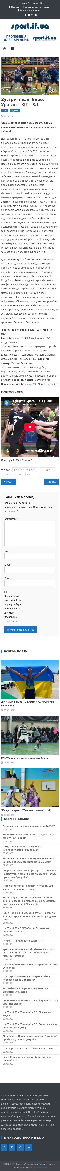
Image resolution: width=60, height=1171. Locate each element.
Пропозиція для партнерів (36, 6)
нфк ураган (47, 469)
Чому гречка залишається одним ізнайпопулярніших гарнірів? (22, 848)
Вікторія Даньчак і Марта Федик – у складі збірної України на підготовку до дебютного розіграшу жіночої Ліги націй (29, 901)
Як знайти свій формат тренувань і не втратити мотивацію (25, 990)
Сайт (7, 578)
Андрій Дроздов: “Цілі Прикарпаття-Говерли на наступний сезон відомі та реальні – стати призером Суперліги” (30, 874)
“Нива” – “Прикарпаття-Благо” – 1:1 (23, 940)
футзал (18, 473)
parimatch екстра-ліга (25, 469)
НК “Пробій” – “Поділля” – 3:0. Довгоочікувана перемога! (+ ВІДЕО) (30, 1026)
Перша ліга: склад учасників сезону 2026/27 (29, 826)
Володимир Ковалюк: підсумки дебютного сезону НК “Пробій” (28, 836)
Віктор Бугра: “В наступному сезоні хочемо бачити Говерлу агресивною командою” (28, 860)
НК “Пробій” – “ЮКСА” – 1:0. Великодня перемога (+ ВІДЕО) (26, 930)
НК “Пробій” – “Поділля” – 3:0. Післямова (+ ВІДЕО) (28, 1014)
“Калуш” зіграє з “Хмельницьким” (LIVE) (26, 810)
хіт (28, 473)
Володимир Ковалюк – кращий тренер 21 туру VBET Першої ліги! (31, 1002)
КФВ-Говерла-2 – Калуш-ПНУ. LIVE (11, 481)
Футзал (15, 110)
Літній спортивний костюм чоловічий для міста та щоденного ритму (28, 887)
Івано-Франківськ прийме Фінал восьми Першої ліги (27, 1058)
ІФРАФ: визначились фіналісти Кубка (24, 757)
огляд (7, 473)
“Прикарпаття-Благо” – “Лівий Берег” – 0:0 (28, 1048)
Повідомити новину (30, 10)
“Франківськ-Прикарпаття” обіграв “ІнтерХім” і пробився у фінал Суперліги (30, 1037)
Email (8, 564)
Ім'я (7, 551)
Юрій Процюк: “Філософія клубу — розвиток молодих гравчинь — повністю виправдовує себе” (29, 916)
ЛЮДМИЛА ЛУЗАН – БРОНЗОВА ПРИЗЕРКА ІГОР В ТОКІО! (27, 703)
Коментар (11, 518)
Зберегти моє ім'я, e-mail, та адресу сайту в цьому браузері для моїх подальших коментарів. (13, 608)
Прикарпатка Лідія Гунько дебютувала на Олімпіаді (53, 481)
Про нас (15, 6)
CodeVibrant (41, 1167)
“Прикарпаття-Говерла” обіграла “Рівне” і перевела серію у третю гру (27, 978)
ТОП (5, 110)
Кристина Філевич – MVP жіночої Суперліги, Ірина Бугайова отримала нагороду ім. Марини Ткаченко (29, 952)
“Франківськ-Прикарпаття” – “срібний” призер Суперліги (30, 966)
